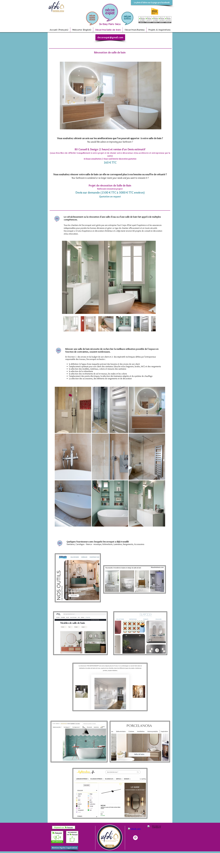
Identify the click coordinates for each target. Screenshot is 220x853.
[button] (73, 410)
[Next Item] (151, 277)
